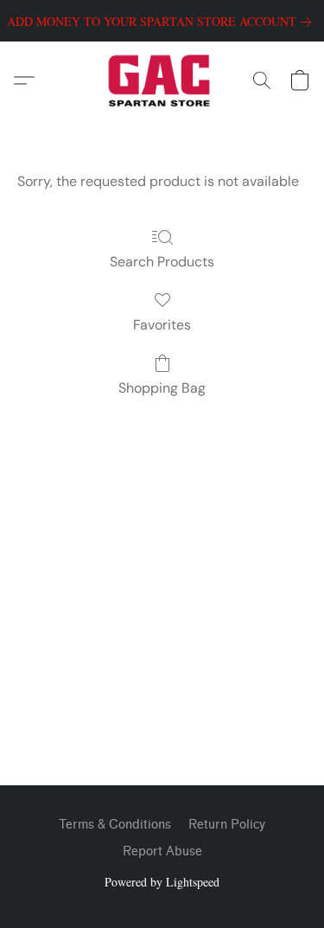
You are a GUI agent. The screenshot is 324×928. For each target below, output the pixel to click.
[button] (162, 80)
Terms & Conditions (115, 824)
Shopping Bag (162, 388)
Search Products (162, 262)
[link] (162, 21)
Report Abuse (162, 851)
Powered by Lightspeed (162, 882)
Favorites (162, 325)
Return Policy (226, 824)
